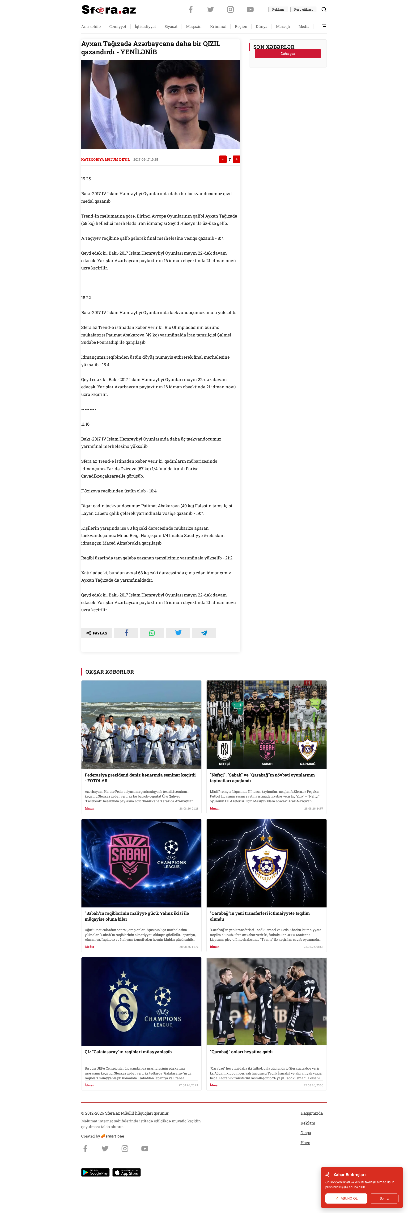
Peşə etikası (303, 9)
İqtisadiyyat (145, 26)
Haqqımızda (312, 1113)
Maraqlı (283, 26)
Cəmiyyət (117, 26)
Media (304, 26)
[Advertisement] (288, 83)
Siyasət (171, 26)
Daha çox (288, 53)
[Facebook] (191, 9)
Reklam (278, 9)
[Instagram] (230, 9)
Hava (305, 1142)
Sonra (384, 1198)
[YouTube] (250, 9)
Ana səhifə (91, 26)
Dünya (262, 26)
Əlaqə (306, 1132)
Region (241, 26)
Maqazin (194, 26)
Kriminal (218, 26)
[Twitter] (211, 9)
